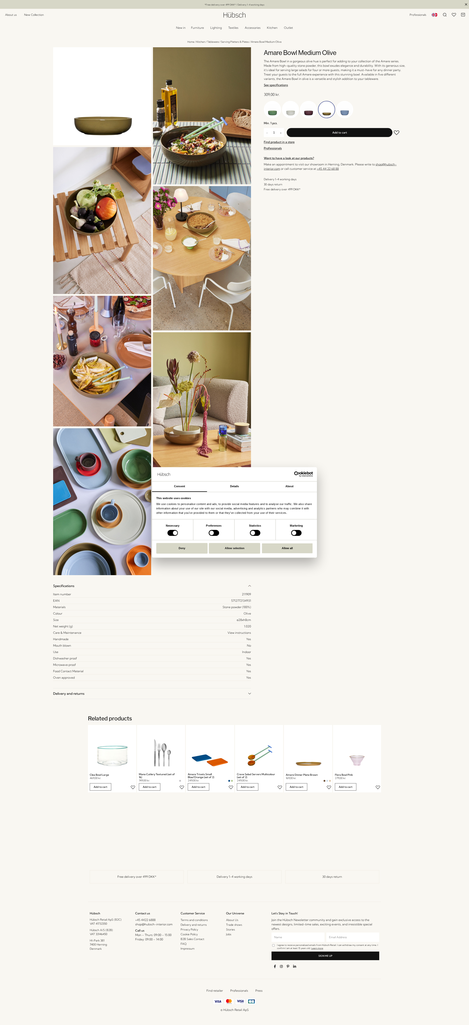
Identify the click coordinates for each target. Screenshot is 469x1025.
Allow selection (234, 548)
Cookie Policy (189, 934)
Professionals (239, 990)
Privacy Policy (189, 929)
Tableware (213, 41)
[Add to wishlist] (399, 133)
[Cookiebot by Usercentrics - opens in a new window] (297, 474)
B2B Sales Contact (192, 939)
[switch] (214, 533)
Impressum (188, 948)
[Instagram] (281, 966)
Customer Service (193, 913)
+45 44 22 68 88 (328, 169)
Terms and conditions (194, 920)
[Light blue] (327, 781)
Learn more (317, 948)
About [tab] (289, 486)
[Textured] (180, 781)
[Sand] (330, 781)
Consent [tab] (179, 486)
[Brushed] (183, 781)
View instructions (239, 632)
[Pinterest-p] (288, 966)
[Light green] (232, 781)
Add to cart (339, 132)
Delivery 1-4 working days (234, 876)
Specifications (63, 586)
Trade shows (234, 924)
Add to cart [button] (100, 787)
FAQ (184, 944)
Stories (230, 929)
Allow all (287, 548)
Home (190, 41)
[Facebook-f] (275, 966)
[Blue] (229, 781)
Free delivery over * (136, 876)
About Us (232, 920)
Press (259, 990)
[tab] (152, 586)
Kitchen (200, 41)
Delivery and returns (68, 693)
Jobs (228, 934)
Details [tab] (234, 486)
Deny (182, 548)
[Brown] (324, 781)
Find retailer (214, 990)
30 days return (332, 876)
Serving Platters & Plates (235, 41)
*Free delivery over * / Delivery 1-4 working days (234, 4)
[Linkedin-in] (294, 966)
